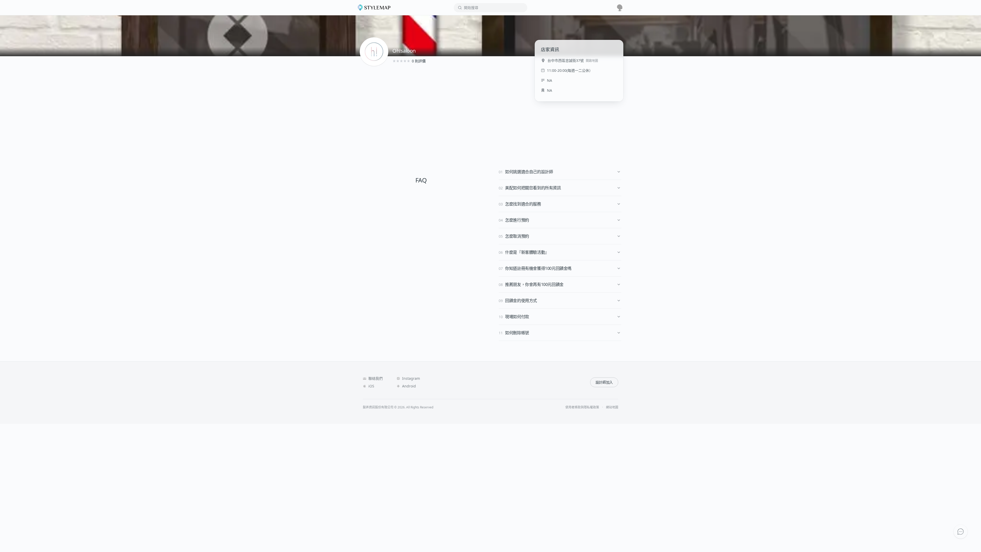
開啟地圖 (592, 61)
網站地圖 (612, 407)
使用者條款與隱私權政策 (582, 407)
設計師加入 (604, 382)
